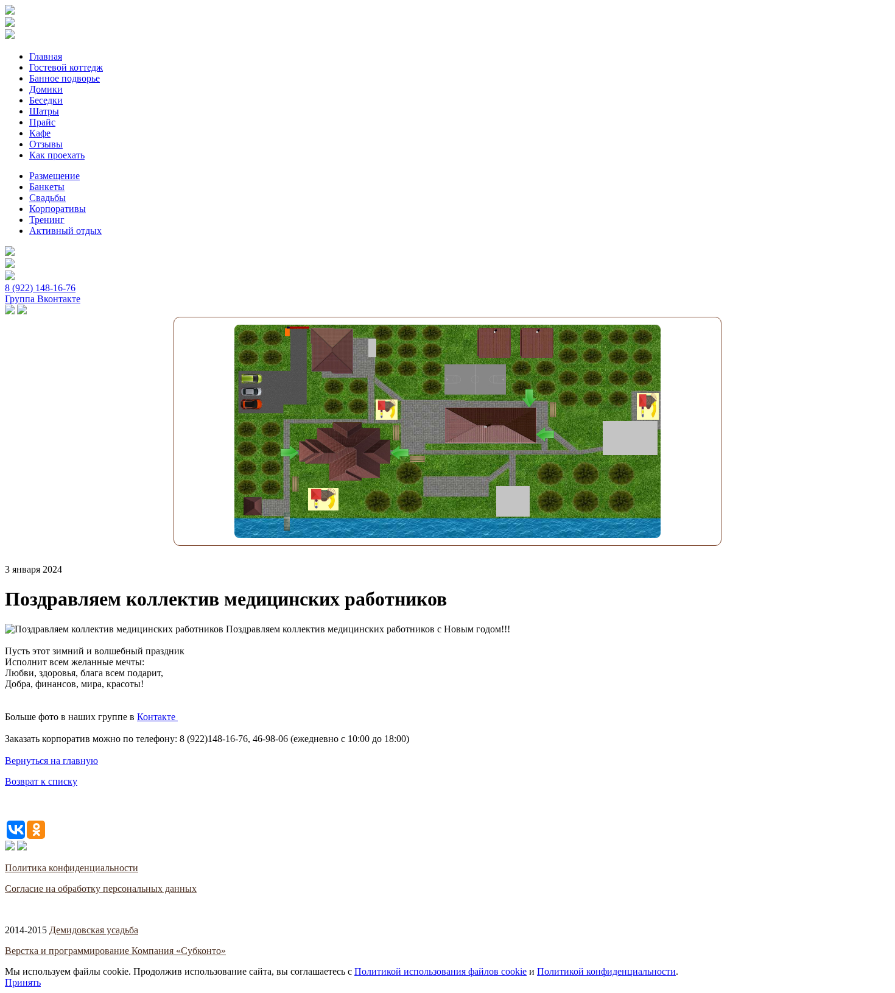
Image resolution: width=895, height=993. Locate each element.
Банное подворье (64, 78)
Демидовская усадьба (93, 930)
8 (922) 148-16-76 (40, 288)
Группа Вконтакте (42, 299)
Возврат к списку (41, 781)
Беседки (46, 100)
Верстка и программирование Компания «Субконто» (115, 950)
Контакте (156, 717)
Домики (46, 89)
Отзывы (46, 144)
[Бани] (490, 425)
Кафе (40, 133)
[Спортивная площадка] (475, 379)
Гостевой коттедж (66, 67)
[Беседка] (253, 506)
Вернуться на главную (51, 760)
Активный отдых (65, 230)
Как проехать (57, 155)
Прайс (42, 122)
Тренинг (47, 219)
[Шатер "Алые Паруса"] (630, 438)
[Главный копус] (344, 451)
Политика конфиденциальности (71, 868)
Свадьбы (47, 198)
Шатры (44, 111)
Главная (45, 56)
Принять (23, 982)
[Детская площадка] (387, 410)
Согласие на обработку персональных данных (101, 888)
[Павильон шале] (513, 501)
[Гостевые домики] (332, 351)
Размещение (54, 176)
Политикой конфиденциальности (606, 971)
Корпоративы (57, 208)
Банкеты (47, 187)
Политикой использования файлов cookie (440, 971)
